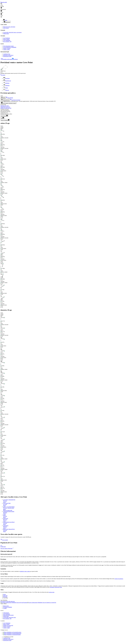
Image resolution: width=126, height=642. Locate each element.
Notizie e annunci (6, 48)
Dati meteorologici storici (8, 46)
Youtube (19, 634)
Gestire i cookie (6, 49)
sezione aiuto (51, 592)
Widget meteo (6, 33)
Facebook (16, 59)
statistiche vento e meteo (25, 571)
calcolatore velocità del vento (56, 587)
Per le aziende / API (7, 41)
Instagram (19, 633)
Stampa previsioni (6, 99)
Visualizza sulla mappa (7, 59)
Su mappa (3, 75)
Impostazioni (7, 22)
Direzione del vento (5, 105)
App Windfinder (6, 38)
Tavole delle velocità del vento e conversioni (12, 32)
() (5, 106)
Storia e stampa (6, 39)
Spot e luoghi (6, 28)
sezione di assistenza (119, 578)
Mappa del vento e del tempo (9, 26)
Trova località (5, 539)
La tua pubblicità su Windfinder (9, 47)
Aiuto (6, 20)
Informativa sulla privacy (8, 55)
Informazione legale (7, 56)
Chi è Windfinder (6, 40)
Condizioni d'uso (6, 54)
